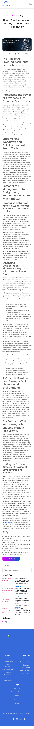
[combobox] (17, 570)
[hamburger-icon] (31, 4)
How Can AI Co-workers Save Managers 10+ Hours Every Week (23, 590)
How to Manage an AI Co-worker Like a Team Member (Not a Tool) (22, 580)
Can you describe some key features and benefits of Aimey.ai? (16, 545)
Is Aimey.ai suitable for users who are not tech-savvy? (16, 549)
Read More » (18, 587)
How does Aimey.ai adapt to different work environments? (16, 537)
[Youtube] (24, 719)
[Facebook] (13, 719)
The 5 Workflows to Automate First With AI (22, 610)
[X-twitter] (9, 719)
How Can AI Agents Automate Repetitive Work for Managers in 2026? (22, 601)
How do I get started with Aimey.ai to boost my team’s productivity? (15, 553)
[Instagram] (17, 719)
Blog (5, 622)
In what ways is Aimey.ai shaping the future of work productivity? (17, 541)
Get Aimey (9, 523)
